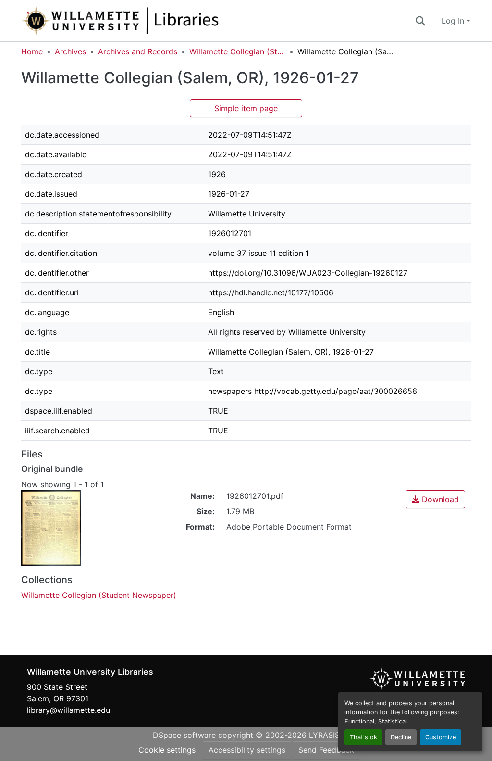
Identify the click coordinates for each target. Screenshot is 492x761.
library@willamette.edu (68, 710)
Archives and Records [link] (137, 51)
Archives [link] (70, 51)
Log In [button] (454, 20)
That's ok (363, 737)
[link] (435, 499)
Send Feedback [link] (326, 750)
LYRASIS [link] (324, 735)
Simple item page (246, 108)
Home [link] (32, 51)
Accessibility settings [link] (247, 750)
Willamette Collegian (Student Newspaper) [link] (237, 51)
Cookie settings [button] (167, 750)
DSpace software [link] (184, 735)
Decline (401, 737)
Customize (440, 737)
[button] (152, 21)
